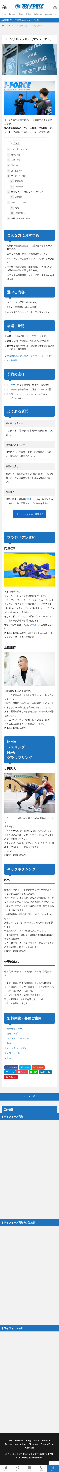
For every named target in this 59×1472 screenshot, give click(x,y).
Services (12, 14)
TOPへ (53, 1470)
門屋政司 (17, 181)
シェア (18, 1470)
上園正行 (17, 186)
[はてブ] (10, 1072)
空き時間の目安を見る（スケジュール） (26, 356)
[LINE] (33, 1072)
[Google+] (38, 1067)
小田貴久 (17, 197)
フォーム (13, 384)
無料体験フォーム (15, 1028)
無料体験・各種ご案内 (19, 218)
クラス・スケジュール (17, 1038)
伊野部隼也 (18, 213)
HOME (7, 26)
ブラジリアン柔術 (17, 176)
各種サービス (13, 1033)
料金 (9, 1043)
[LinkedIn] (45, 1072)
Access (48, 14)
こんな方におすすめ (18, 149)
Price (28, 14)
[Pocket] (22, 1072)
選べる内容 (14, 155)
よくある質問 (15, 171)
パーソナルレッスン (16, 1048)
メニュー (29, 1470)
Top (4, 14)
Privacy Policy (47, 1444)
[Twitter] (25, 1067)
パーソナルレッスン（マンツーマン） (30, 26)
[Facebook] (11, 1067)
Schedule (38, 14)
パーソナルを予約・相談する (30, 514)
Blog (21, 14)
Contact (29, 1447)
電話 (41, 1470)
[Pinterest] (11, 1077)
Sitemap (33, 1444)
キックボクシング (17, 202)
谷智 (15, 208)
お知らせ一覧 (13, 1053)
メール (33, 624)
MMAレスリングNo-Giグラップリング (25, 192)
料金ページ (32, 499)
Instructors (20, 1444)
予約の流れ (14, 165)
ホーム (6, 1470)
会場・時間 (14, 160)
